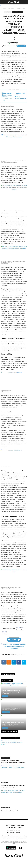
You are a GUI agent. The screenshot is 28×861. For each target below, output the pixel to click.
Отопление (5, 728)
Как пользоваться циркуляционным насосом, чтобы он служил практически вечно (13, 724)
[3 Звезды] (22, 629)
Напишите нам (18, 824)
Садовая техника (5, 807)
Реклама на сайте (10, 825)
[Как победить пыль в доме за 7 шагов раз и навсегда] (13, 706)
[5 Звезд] (6, 633)
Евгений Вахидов (13, 42)
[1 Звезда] (17, 629)
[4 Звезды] (3, 633)
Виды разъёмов (7, 93)
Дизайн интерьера (5, 757)
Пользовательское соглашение (13, 830)
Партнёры (20, 827)
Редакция (15, 829)
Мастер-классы (6, 712)
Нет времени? (21, 45)
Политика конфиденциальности (13, 832)
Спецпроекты (20, 825)
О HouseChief (9, 824)
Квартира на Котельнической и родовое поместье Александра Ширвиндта (11, 692)
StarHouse (5, 696)
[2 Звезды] (20, 629)
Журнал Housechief (11, 827)
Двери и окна (4, 782)
